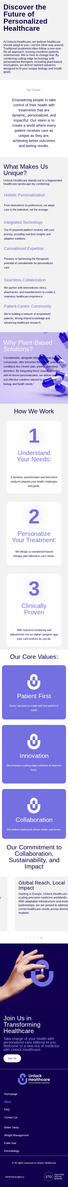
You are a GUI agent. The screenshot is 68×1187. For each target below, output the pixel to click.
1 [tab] (27, 937)
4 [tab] (38, 937)
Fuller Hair (10, 1143)
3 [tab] (34, 937)
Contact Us (11, 1117)
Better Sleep (11, 1127)
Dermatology (11, 1150)
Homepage (10, 1093)
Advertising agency (14, 1177)
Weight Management (16, 1135)
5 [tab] (41, 937)
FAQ (7, 1109)
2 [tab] (30, 937)
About (7, 1101)
